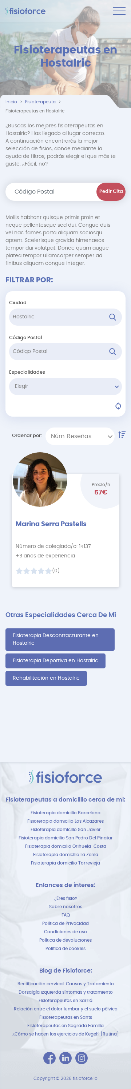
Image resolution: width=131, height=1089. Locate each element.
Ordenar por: (27, 435)
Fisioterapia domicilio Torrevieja (65, 863)
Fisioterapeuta (40, 102)
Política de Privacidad (65, 923)
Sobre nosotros (65, 907)
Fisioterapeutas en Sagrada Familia (65, 1026)
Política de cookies (65, 948)
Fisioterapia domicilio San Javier (66, 829)
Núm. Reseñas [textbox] (71, 436)
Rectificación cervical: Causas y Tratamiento (65, 984)
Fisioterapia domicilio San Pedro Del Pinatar (66, 838)
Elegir (21, 386)
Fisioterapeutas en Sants (65, 1017)
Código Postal (25, 337)
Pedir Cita (111, 191)
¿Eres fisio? (65, 898)
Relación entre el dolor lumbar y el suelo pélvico (66, 1009)
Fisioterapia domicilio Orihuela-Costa (65, 846)
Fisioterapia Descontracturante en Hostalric (56, 639)
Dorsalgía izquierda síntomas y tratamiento (66, 992)
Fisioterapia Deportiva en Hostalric (55, 660)
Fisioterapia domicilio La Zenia (65, 854)
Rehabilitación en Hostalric (46, 678)
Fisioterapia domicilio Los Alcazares (65, 821)
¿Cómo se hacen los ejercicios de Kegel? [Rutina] (65, 1034)
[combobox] (80, 436)
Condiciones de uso (65, 932)
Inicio (11, 102)
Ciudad (18, 303)
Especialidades (27, 372)
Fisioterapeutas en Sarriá (65, 1000)
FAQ (65, 915)
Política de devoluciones (65, 940)
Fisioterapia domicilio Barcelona (65, 813)
